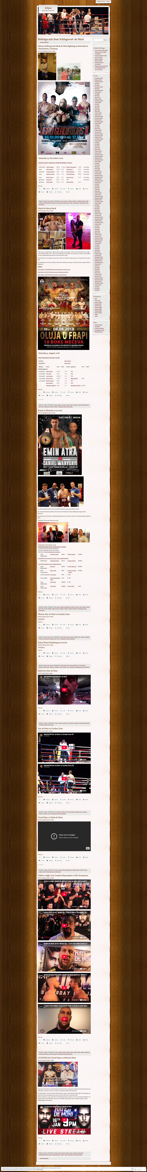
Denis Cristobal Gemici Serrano (52, 552)
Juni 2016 (97, 206)
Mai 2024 (97, 85)
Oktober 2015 (98, 220)
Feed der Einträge (99, 328)
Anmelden (97, 326)
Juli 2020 (97, 125)
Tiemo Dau (46, 550)
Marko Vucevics (50, 380)
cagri (80, 607)
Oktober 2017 (98, 178)
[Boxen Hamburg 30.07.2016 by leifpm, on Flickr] (41, 647)
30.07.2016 (63, 637)
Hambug (76, 723)
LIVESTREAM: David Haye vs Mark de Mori (57, 1057)
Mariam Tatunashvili (71, 167)
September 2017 (99, 180)
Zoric (58, 638)
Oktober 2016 (98, 199)
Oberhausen (52, 162)
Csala (67, 405)
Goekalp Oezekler (54, 560)
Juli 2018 (97, 163)
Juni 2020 (97, 126)
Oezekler (61, 608)
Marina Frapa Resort (44, 357)
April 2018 (97, 168)
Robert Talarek (71, 560)
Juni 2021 (97, 106)
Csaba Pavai (69, 169)
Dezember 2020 (99, 116)
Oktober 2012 (98, 281)
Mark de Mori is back (47, 208)
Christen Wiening (50, 171)
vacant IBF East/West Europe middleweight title (49, 564)
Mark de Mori (67, 361)
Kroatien (76, 405)
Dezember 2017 (99, 175)
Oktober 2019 (98, 137)
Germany (69, 162)
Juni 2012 (97, 288)
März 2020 (97, 128)
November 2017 (99, 177)
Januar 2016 (98, 215)
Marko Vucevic (49, 177)
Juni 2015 (97, 227)
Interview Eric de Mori (47, 670)
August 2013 (98, 264)
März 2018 (97, 170)
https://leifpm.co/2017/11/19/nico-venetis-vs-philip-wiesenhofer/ (53, 272)
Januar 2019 (98, 152)
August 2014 (98, 243)
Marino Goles (49, 378)
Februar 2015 (98, 234)
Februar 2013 (98, 274)
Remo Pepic (71, 586)
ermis (45, 608)
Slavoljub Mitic (74, 378)
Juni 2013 (97, 267)
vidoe (96, 316)
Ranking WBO (98, 312)
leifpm (48, 8)
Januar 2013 (98, 276)
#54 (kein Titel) (101, 1)
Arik (67, 665)
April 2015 (97, 231)
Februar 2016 (98, 213)
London (40, 871)
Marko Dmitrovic (70, 171)
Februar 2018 (98, 172)
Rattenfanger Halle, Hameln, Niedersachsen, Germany (52, 546)
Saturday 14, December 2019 (51, 158)
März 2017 (97, 191)
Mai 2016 (97, 208)
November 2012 (99, 279)
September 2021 (99, 100)
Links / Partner (98, 302)
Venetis (52, 406)
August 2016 (98, 203)
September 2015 (99, 222)
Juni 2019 (97, 144)
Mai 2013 (97, 269)
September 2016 (99, 201)
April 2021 (97, 109)
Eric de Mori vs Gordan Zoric (50, 728)
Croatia (58, 357)
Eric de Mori (53, 574)
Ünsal (70, 665)
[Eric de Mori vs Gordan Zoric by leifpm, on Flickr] (41, 619)
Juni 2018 (97, 165)
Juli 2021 (97, 104)
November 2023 (99, 86)
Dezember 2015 (99, 217)
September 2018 (99, 159)
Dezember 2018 (99, 154)
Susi (68, 667)
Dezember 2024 (99, 81)
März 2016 (97, 212)
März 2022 (97, 97)
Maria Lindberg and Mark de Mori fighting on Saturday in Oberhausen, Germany (63, 47)
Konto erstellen (98, 324)
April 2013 (97, 271)
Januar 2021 (98, 114)
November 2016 (99, 198)
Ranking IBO (98, 305)
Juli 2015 (97, 225)
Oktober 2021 (98, 99)
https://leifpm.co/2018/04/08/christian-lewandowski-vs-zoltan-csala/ (54, 269)
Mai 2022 (97, 95)
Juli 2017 (97, 184)
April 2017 (97, 189)
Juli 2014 (97, 245)
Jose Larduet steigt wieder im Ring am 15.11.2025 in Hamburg (101, 52)
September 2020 (99, 121)
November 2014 (99, 239)
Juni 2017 (97, 185)
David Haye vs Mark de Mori (50, 817)
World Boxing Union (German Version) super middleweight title (53, 558)
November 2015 (99, 218)
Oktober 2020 (98, 119)
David (64, 870)
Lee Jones (48, 373)
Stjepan (64, 667)
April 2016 (97, 210)
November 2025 (99, 78)
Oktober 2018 (98, 158)
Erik (42, 608)
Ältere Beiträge (43, 42)
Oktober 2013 (98, 260)
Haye (86, 870)
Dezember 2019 (99, 133)
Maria (83, 201)
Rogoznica (52, 357)
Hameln (54, 608)
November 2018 (99, 156)
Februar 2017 (98, 192)
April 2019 (97, 147)
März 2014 (97, 251)
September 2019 (99, 139)
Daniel (83, 607)
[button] (52, 221)
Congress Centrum (43, 162)
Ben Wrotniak (49, 383)
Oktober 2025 (98, 79)
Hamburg (87, 637)
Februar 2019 (98, 151)
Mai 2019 (97, 145)
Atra (55, 607)
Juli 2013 (97, 265)
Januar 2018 (98, 173)
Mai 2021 (97, 107)
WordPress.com (99, 331)
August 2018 (98, 161)
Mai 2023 (97, 88)
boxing (65, 201)
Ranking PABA (98, 307)
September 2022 (99, 90)
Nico (42, 406)
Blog (45, 201)
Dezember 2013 (99, 257)
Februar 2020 (98, 130)
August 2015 (98, 224)
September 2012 (99, 283)
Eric (79, 637)
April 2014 (97, 250)
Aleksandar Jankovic (76, 385)
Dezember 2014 (99, 238)
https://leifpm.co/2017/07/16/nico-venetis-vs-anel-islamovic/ (52, 274)
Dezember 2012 (99, 278)
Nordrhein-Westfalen (61, 162)
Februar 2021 (98, 112)
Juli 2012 (97, 286)
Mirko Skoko (67, 363)
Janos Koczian (70, 177)
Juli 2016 (97, 205)
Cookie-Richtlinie (39, 1169)
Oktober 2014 (98, 241)
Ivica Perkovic (49, 376)
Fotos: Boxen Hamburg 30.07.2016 (52, 642)
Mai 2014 (97, 248)
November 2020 (99, 118)
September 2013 (99, 262)
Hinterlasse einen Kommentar (65, 406)
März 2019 (97, 149)
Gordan (83, 637)
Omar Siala (53, 586)
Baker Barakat (71, 554)
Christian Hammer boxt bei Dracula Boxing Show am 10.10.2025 (101, 67)
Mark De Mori (49, 169)
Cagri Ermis (53, 582)
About (108, 1)
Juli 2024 (97, 83)
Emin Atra (52, 566)
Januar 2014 (98, 255)
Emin (40, 608)
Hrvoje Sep (49, 179)
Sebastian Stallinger (51, 385)
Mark (71, 202)
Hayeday (75, 1153)
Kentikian (57, 667)
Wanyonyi (75, 608)
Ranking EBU (98, 304)
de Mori (70, 201)
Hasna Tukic (53, 570)
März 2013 (97, 272)
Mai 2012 (97, 290)
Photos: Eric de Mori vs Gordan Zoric (54, 614)
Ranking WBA (98, 309)
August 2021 (98, 102)
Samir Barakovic (70, 174)
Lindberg (79, 201)
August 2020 (98, 123)
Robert (66, 608)
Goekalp (49, 608)
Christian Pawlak (54, 554)
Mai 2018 (97, 166)
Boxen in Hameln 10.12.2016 (50, 410)
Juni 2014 (97, 246)
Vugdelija (72, 667)
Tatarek (70, 608)
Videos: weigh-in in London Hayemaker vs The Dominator (63, 875)
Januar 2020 (98, 132)
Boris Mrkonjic (69, 182)
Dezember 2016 (99, 196)
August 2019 (98, 140)
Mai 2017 (97, 187)
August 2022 (98, 92)
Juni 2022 (97, 93)
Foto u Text (50, 201)
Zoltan (55, 406)
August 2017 (98, 182)
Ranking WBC (98, 311)
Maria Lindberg (50, 167)
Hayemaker (80, 1153)
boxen (62, 201)
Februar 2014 (98, 253)
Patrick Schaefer (50, 174)
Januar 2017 (98, 194)
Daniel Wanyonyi (72, 566)
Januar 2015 (98, 236)
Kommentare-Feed (99, 330)
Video (45, 723)
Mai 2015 (97, 229)
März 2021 (97, 111)
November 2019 (99, 135)
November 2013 (99, 258)
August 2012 (98, 284)
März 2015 (97, 232)
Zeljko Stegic (49, 182)
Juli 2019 (97, 142)
